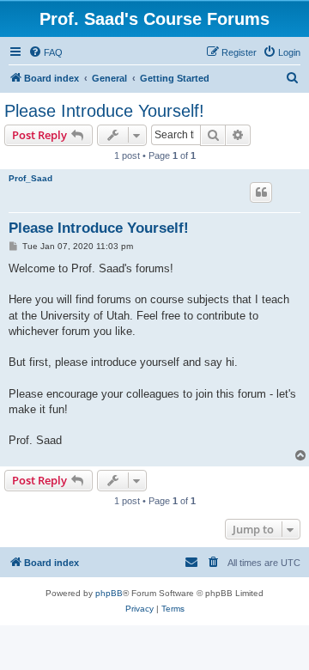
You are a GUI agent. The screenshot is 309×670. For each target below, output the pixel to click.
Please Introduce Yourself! (104, 110)
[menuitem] (45, 52)
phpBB (109, 593)
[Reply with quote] (261, 192)
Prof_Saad (30, 178)
